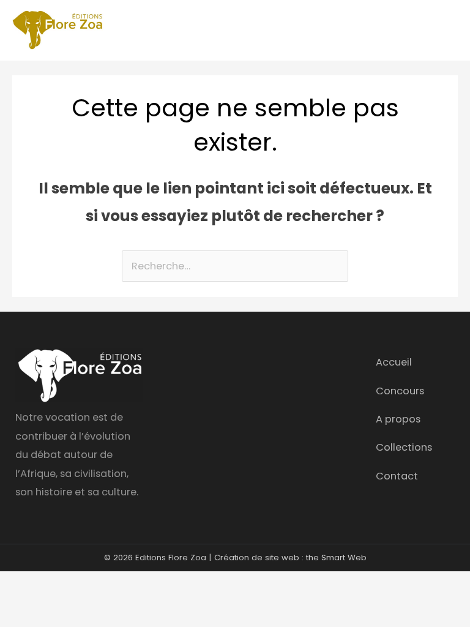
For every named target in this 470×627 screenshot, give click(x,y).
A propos (398, 419)
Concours (400, 391)
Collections (404, 447)
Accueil (394, 362)
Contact (397, 476)
